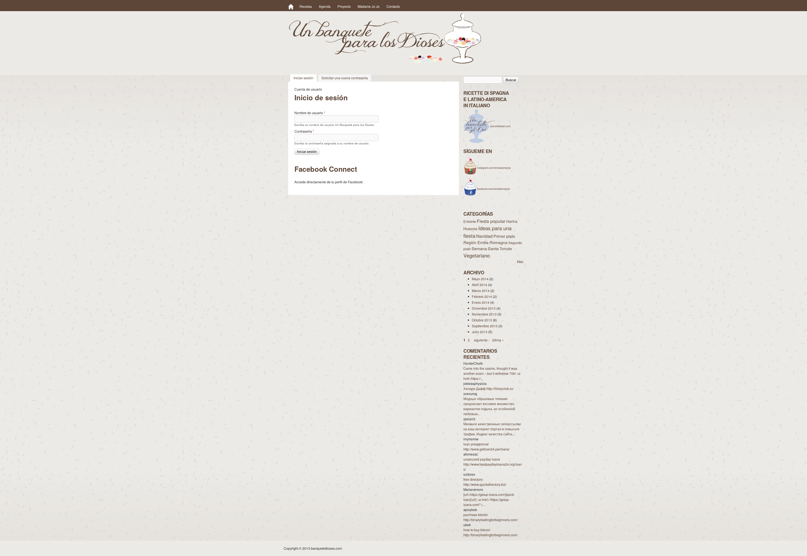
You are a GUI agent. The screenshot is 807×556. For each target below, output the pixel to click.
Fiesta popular (491, 221)
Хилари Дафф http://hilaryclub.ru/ (488, 388)
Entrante (469, 221)
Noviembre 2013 (484, 314)
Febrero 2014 (482, 296)
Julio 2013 (479, 331)
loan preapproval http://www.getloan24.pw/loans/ (486, 447)
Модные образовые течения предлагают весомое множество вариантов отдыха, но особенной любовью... (489, 406)
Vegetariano (476, 255)
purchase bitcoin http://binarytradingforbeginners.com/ (490, 517)
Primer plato (504, 236)
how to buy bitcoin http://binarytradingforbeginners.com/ (490, 532)
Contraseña (304, 131)
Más (520, 261)
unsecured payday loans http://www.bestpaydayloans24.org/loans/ (492, 464)
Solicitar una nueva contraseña (345, 77)
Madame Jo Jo (369, 6)
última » (498, 340)
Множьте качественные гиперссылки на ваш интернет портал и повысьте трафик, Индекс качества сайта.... (492, 428)
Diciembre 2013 (484, 308)
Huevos (470, 228)
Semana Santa (485, 248)
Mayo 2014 (480, 278)
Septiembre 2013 (484, 326)
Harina (511, 221)
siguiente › (481, 340)
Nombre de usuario (309, 112)
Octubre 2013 (482, 320)
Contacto (393, 6)
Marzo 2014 (480, 290)
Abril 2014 (479, 284)
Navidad (484, 236)
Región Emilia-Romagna (485, 242)
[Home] (291, 6)
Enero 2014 (480, 302)
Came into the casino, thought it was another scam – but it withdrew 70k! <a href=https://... (491, 373)
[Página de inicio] (385, 62)
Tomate (506, 248)
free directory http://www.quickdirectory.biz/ (484, 482)
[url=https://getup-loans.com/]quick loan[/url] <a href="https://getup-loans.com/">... (488, 499)
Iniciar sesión (305, 77)
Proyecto (344, 6)
